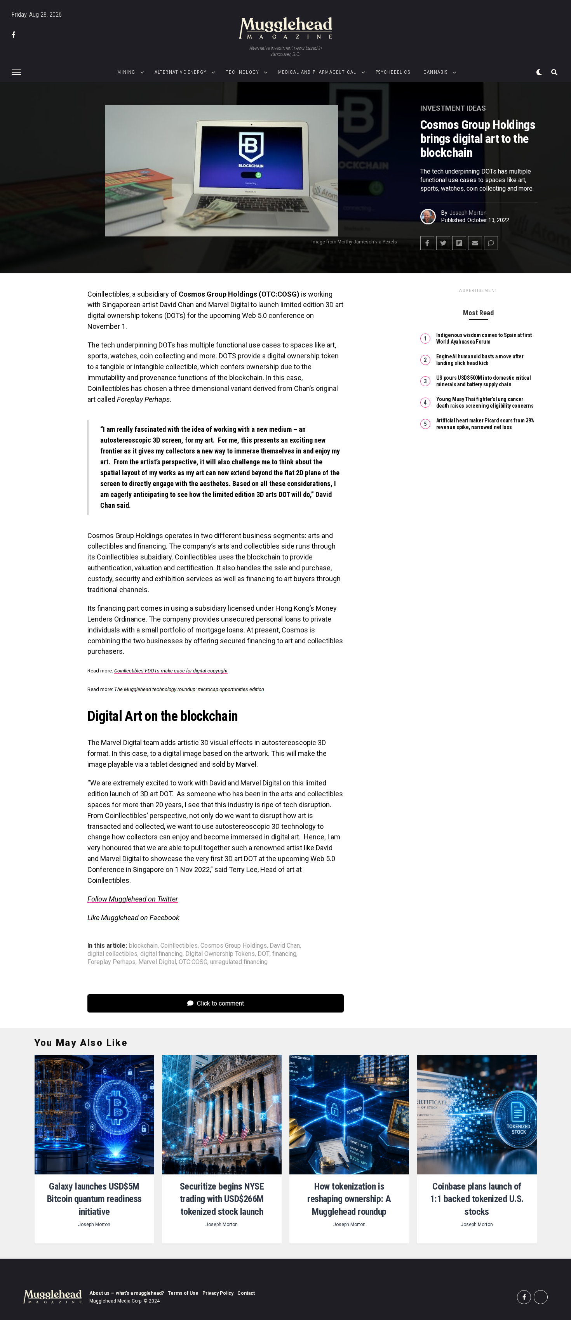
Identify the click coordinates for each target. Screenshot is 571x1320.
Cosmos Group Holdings (233, 946)
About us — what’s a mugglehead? (126, 1293)
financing (284, 954)
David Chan (285, 946)
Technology (242, 72)
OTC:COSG (193, 962)
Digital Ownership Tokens (220, 954)
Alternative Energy (181, 72)
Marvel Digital (157, 962)
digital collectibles (112, 954)
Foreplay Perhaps (111, 962)
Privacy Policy (217, 1293)
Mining (126, 72)
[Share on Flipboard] (459, 243)
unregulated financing (239, 962)
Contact (246, 1293)
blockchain (143, 946)
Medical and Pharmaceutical (317, 72)
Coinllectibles (179, 946)
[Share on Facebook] (427, 243)
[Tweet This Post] (443, 243)
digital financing (161, 954)
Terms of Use (183, 1293)
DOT (264, 954)
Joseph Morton (468, 213)
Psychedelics (393, 72)
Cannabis (435, 72)
